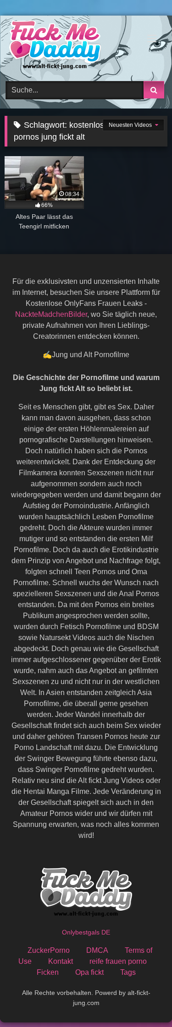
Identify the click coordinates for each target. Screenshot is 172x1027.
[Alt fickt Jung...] (71, 47)
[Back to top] (143, 1000)
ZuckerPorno (49, 950)
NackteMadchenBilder (51, 314)
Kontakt (60, 961)
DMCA (97, 950)
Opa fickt (89, 972)
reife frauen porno (118, 961)
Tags (128, 972)
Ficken (48, 972)
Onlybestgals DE (86, 932)
